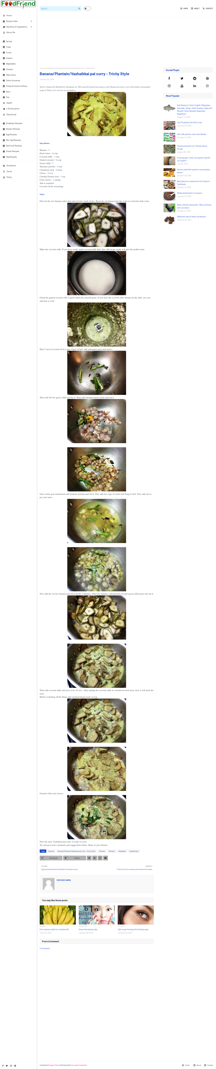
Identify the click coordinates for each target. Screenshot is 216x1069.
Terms (9, 171)
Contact (209, 8)
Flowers (9, 69)
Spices (9, 41)
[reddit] (194, 78)
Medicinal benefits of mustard (189, 193)
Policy (9, 177)
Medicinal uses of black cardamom (191, 216)
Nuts (8, 91)
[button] (87, 8)
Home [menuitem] (9, 15)
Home (185, 8)
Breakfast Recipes (14, 123)
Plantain (102, 851)
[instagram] (11, 1065)
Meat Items (11, 75)
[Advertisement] (126, 42)
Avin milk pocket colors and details (191, 134)
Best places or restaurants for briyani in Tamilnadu (193, 182)
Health (9, 103)
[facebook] (3, 1065)
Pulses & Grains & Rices (16, 86)
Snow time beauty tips (88, 929)
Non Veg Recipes (13, 140)
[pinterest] (15, 1065)
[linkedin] (194, 85)
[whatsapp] (207, 85)
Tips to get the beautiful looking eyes (133, 929)
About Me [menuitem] (10, 32)
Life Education (13, 108)
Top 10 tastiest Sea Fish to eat (189, 122)
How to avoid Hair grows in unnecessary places (193, 171)
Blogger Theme (54, 1065)
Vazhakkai (122, 851)
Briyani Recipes (13, 129)
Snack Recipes (12, 151)
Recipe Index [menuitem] (12, 21)
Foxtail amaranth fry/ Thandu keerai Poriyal (192, 147)
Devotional (11, 114)
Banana (51, 851)
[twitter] (7, 1065)
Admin (68, 880)
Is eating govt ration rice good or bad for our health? (193, 159)
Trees (8, 47)
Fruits (8, 52)
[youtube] (182, 85)
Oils (7, 97)
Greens (9, 58)
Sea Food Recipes (14, 145)
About (197, 8)
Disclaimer (11, 165)
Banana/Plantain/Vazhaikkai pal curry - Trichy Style (76, 851)
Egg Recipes (11, 134)
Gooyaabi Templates (79, 1065)
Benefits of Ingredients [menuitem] (16, 26)
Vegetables (11, 63)
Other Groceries (13, 80)
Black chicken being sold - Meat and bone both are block (194, 206)
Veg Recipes (11, 157)
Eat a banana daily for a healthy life (54, 929)
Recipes (112, 851)
